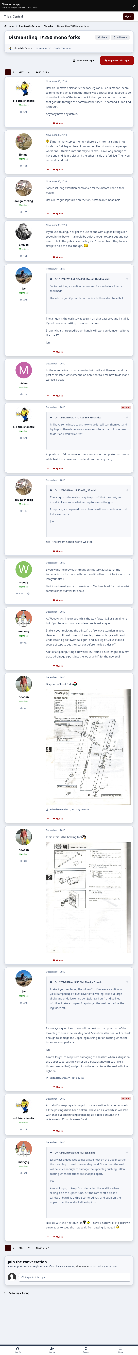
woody (23, 582)
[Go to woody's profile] (23, 569)
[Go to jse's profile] (23, 275)
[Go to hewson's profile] (23, 684)
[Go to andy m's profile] (23, 231)
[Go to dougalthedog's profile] (23, 188)
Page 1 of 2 (41, 72)
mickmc (24, 383)
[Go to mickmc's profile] (23, 370)
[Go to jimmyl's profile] (23, 141)
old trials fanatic (23, 48)
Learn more (6, 5)
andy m (24, 245)
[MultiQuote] (47, 123)
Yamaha (66, 48)
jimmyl (23, 154)
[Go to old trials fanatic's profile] (10, 48)
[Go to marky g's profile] (23, 618)
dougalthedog (23, 201)
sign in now (82, 1266)
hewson (24, 697)
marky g (23, 631)
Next (21, 72)
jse (24, 288)
